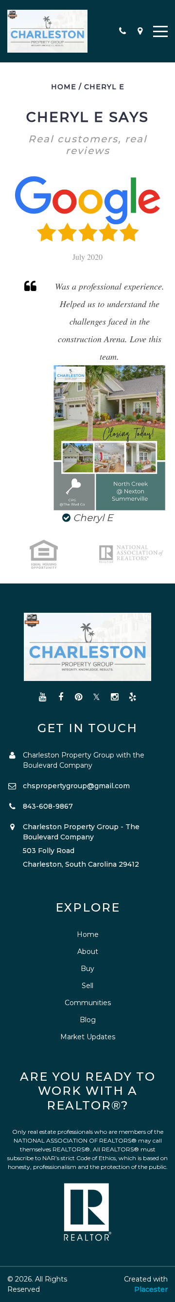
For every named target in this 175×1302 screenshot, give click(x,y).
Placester (151, 1289)
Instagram (114, 697)
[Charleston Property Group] (47, 31)
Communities (88, 1002)
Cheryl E (104, 86)
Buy (87, 968)
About (87, 951)
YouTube (43, 697)
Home (63, 86)
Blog (88, 1019)
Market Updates (87, 1036)
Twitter (96, 697)
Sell (87, 985)
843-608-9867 (48, 806)
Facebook (61, 697)
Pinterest (79, 697)
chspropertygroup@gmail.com (76, 785)
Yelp (132, 697)
